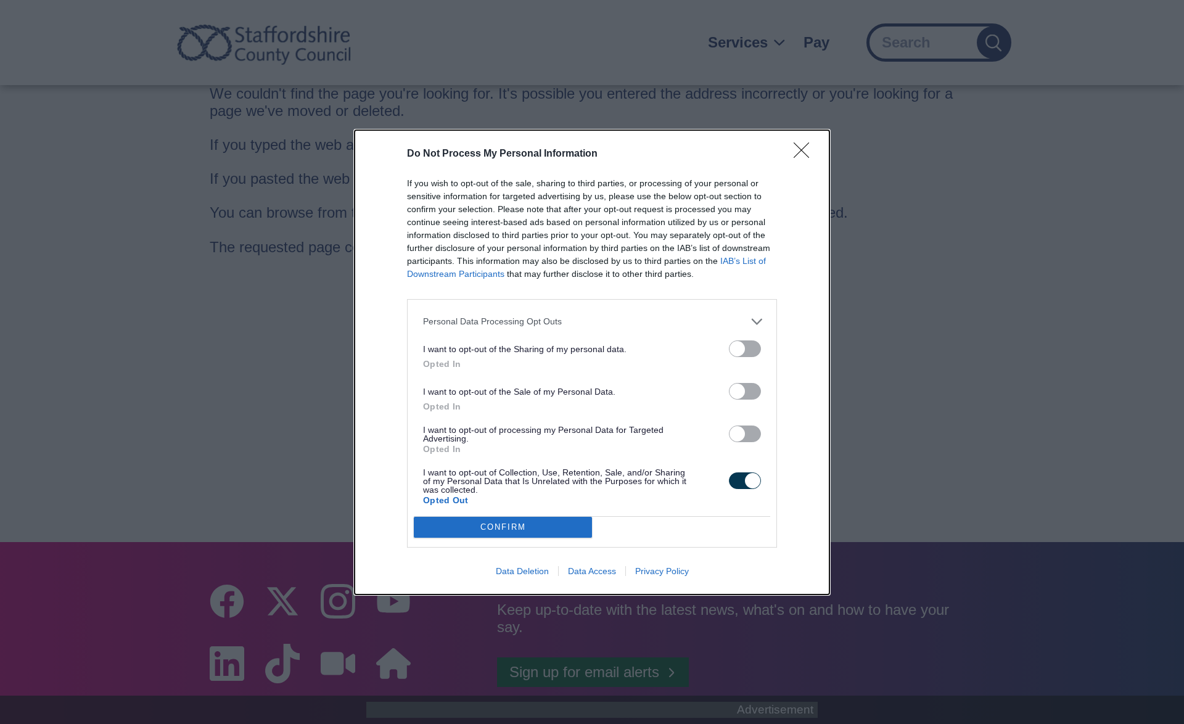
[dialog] (592, 362)
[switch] (745, 348)
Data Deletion (522, 571)
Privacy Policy (662, 571)
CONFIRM (503, 527)
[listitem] (592, 321)
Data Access (592, 571)
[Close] (805, 154)
